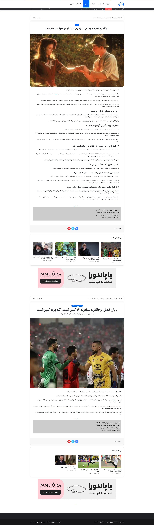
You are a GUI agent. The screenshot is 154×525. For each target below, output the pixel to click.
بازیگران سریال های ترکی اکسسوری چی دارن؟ (108, 212)
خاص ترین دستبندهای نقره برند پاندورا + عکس (108, 215)
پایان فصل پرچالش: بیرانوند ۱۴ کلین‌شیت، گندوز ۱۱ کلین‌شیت (112, 259)
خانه (120, 18)
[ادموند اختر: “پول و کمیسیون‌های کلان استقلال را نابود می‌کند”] (88, 249)
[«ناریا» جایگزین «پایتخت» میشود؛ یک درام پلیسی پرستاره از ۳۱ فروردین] (43, 248)
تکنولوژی (93, 4)
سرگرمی (71, 4)
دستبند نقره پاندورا (77, 206)
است (56, 94)
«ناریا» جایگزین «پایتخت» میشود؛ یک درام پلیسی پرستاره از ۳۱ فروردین (43, 257)
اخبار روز (108, 4)
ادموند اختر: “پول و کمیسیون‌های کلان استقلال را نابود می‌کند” (90, 258)
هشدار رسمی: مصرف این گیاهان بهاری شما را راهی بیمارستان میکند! (66, 258)
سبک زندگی (79, 4)
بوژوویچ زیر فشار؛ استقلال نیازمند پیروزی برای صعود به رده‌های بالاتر (89, 9)
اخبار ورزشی (101, 4)
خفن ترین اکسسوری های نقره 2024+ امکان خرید (108, 210)
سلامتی (86, 4)
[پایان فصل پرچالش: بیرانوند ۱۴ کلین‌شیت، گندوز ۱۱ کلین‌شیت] (111, 249)
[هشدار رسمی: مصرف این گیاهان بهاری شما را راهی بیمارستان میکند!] (65, 249)
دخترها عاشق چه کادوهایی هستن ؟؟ (110, 217)
